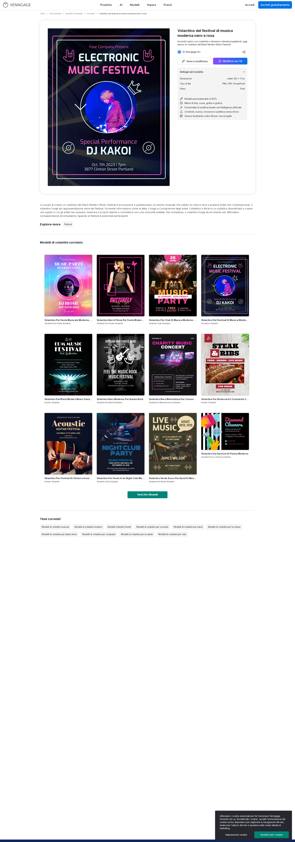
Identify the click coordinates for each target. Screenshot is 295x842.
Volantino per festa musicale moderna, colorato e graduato (68, 320)
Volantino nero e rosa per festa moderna (120, 320)
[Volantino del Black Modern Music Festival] (68, 364)
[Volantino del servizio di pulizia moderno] (225, 431)
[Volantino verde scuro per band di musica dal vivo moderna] (173, 443)
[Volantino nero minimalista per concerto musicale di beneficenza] (173, 364)
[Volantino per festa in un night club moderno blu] (120, 443)
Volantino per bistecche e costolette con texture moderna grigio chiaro (225, 399)
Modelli (134, 4)
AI (121, 4)
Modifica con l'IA (232, 61)
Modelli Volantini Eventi (119, 527)
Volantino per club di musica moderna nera (173, 320)
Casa (42, 13)
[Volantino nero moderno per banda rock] (120, 364)
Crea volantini (55, 13)
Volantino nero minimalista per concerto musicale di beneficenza (173, 399)
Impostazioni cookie (236, 834)
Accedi (249, 4)
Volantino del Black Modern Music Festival (68, 399)
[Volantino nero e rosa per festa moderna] (120, 285)
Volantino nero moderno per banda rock (120, 399)
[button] (194, 61)
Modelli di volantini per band (188, 527)
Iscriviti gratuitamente (275, 4)
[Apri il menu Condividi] (244, 52)
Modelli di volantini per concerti (152, 527)
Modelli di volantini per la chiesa (224, 527)
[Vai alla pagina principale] (17, 5)
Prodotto (106, 4)
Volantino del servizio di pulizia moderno (224, 453)
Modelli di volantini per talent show (59, 534)
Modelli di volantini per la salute (137, 534)
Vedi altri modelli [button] (147, 494)
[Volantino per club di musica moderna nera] (173, 285)
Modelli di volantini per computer (99, 534)
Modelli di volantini (74, 13)
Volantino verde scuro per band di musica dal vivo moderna (173, 478)
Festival (68, 224)
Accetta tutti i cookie (272, 834)
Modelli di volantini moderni (88, 527)
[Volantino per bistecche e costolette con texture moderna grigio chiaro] (225, 364)
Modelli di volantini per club (172, 534)
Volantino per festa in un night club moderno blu (120, 478)
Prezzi (168, 4)
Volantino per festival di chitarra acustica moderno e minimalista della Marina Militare (68, 478)
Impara (151, 4)
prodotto (91, 13)
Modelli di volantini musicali (55, 527)
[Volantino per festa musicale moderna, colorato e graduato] (68, 285)
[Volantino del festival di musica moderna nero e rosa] (225, 285)
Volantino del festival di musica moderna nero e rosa (225, 320)
